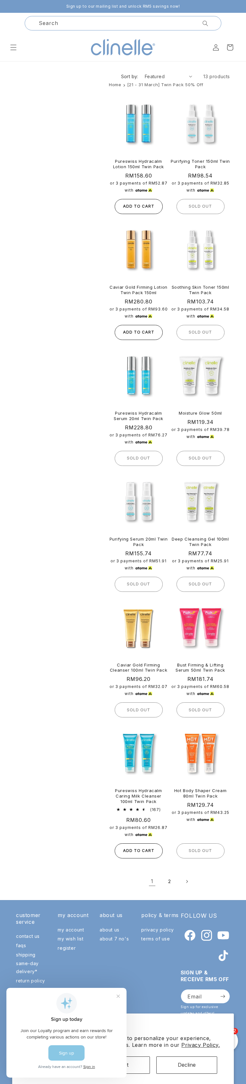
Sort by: (129, 76)
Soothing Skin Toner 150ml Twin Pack (200, 290)
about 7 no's (114, 938)
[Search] (205, 23)
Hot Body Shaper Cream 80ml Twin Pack (200, 793)
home (115, 84)
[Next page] (187, 881)
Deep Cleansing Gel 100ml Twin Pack (200, 541)
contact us (28, 936)
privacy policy (157, 929)
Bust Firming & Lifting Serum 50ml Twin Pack (200, 667)
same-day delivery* (27, 967)
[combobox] (123, 23)
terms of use (155, 938)
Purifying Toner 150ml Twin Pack (200, 164)
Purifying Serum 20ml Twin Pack (139, 541)
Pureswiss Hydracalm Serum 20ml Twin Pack (138, 415)
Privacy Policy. (200, 1045)
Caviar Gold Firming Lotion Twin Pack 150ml (139, 290)
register (67, 948)
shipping (26, 954)
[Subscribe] (223, 996)
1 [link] (152, 881)
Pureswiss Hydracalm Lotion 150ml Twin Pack (138, 164)
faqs (21, 945)
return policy (30, 980)
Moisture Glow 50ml (200, 413)
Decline (187, 1065)
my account (71, 929)
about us (109, 929)
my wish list (70, 938)
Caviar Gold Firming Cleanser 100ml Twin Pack (138, 667)
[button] (13, 47)
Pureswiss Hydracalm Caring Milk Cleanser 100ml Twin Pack (138, 796)
